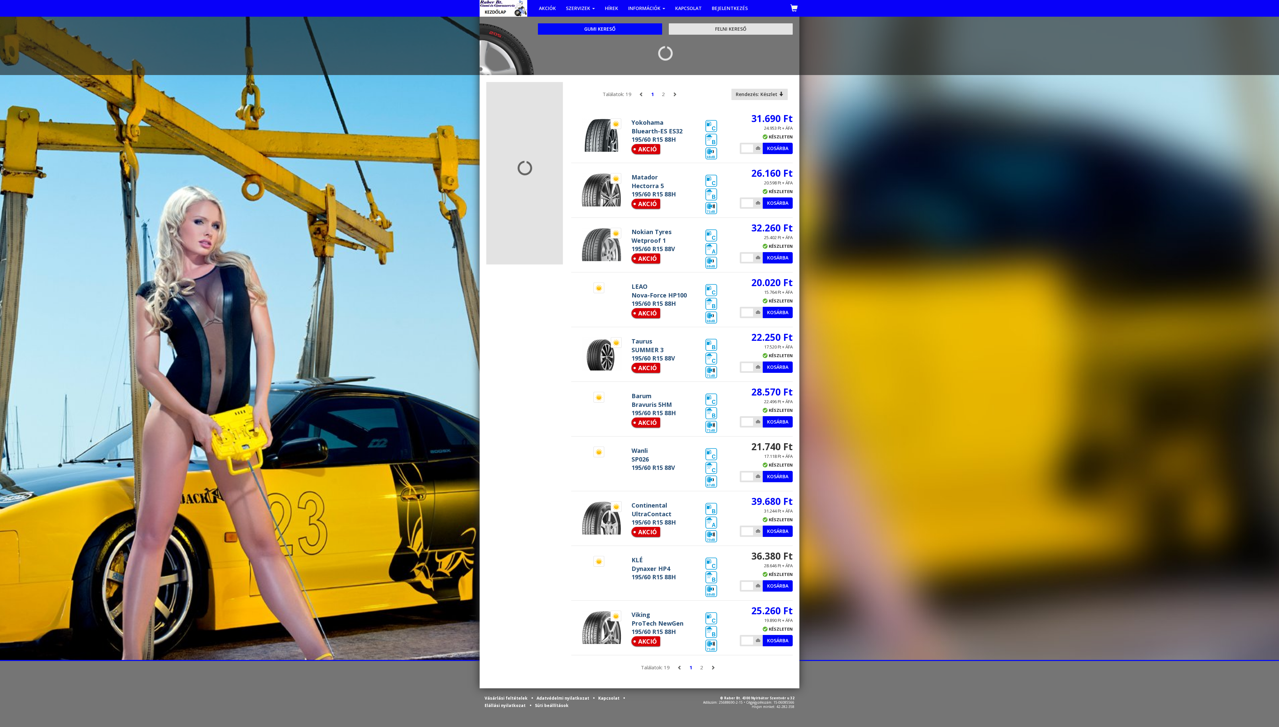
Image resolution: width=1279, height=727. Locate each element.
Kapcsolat (609, 698)
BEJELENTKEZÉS (730, 8)
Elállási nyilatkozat (505, 705)
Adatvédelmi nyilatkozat (563, 698)
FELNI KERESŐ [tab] (730, 29)
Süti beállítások (552, 705)
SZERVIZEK (579, 8)
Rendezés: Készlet (757, 94)
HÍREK (611, 8)
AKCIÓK (547, 8)
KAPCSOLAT (688, 8)
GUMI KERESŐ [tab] (600, 29)
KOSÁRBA (777, 148)
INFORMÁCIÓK (645, 8)
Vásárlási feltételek (507, 698)
